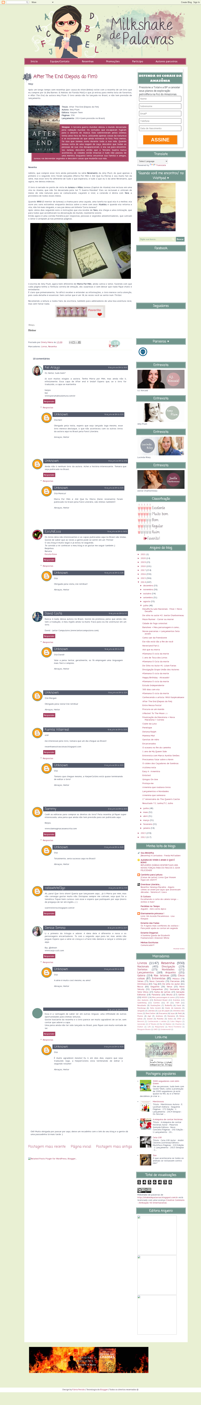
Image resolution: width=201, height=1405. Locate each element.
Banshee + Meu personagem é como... (161, 627)
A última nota (149, 767)
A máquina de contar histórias (168, 1119)
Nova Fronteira (174, 1027)
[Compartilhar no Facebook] (79, 342)
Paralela (156, 994)
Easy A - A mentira (151, 771)
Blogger (104, 1389)
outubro (147, 593)
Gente (181, 994)
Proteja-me (148, 783)
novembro (148, 589)
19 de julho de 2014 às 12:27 (114, 649)
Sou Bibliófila (147, 853)
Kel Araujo (52, 367)
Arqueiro (170, 972)
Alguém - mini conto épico (153, 909)
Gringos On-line (150, 779)
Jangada (141, 1010)
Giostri (150, 1018)
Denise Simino (55, 927)
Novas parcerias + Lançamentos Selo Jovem (161, 632)
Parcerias (175, 981)
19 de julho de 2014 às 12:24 (117, 693)
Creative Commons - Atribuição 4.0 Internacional (161, 1201)
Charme (178, 1024)
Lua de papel (164, 1010)
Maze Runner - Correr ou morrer (158, 619)
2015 (143, 578)
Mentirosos (158, 1101)
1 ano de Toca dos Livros (154, 657)
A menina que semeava (153, 795)
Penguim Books (143, 1029)
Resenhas (88, 61)
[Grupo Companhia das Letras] (142, 356)
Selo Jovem (155, 1008)
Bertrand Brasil (161, 1000)
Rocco (140, 986)
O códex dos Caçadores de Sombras (160, 763)
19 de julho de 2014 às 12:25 (113, 488)
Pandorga (141, 1008)
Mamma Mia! (148, 735)
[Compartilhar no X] (76, 342)
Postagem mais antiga (114, 1146)
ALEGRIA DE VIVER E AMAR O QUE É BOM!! (158, 861)
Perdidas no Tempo (150, 906)
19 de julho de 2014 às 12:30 (113, 414)
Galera (141, 975)
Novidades (168, 969)
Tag (155, 984)
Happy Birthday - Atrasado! (155, 677)
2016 (143, 574)
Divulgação (168, 966)
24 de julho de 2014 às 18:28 (113, 847)
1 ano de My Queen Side (154, 751)
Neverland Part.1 (150, 645)
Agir (149, 1016)
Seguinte (154, 986)
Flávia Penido (78, 1389)
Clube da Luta (149, 723)
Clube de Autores (173, 1008)
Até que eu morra (151, 649)
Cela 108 (157, 1137)
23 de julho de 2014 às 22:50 (117, 1010)
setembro (148, 597)
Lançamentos (145, 972)
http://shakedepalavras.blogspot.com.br (157, 1197)
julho (146, 605)
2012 (143, 837)
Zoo (155, 1155)
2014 (143, 582)
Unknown (61, 414)
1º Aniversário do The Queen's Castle (161, 799)
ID (168, 1002)
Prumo (140, 1016)
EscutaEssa (53, 531)
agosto (147, 601)
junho (146, 808)
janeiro (147, 828)
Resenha (52, 346)
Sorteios (142, 969)
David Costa (53, 613)
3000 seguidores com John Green (166, 1082)
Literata (151, 1010)
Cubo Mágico (176, 1021)
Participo (137, 61)
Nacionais (143, 966)
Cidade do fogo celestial (154, 623)
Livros (44, 346)
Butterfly (168, 1005)
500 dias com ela (151, 689)
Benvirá (140, 1021)
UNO (156, 1029)
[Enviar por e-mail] (70, 342)
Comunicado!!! (147, 945)
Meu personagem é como (163, 997)
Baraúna (171, 1016)
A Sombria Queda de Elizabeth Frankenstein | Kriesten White (155, 936)
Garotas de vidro (150, 739)
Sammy (50, 808)
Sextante (174, 989)
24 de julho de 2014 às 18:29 (113, 1047)
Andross (159, 1016)
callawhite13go (55, 888)
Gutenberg (142, 1002)
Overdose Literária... (151, 884)
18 (116, 343)
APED (179, 1019)
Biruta (169, 994)
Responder (49, 401)
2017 (143, 570)
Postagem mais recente (47, 1146)
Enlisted (146, 775)
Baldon (168, 1024)
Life (149, 1027)
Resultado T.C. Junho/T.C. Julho (157, 803)
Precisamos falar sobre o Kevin (157, 759)
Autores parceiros (166, 61)
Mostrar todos (179, 949)
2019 (143, 562)
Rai (161, 1024)
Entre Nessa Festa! (151, 705)
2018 (143, 566)
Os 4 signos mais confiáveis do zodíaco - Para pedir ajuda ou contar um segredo (160, 926)
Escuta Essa (51, 554)
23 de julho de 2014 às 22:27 (117, 928)
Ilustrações (155, 1005)
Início (34, 61)
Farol (179, 1005)
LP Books (152, 1024)
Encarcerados (149, 743)
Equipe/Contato (59, 61)
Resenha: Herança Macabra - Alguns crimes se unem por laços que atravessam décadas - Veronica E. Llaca (161, 889)
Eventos (176, 1000)
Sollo (170, 1018)
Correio (156, 1002)
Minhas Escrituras (149, 942)
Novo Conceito (156, 981)
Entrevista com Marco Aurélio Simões (160, 755)
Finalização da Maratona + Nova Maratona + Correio (158, 718)
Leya (172, 1013)
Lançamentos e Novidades (155, 791)
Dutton (140, 1027)
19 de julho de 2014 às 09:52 (117, 532)
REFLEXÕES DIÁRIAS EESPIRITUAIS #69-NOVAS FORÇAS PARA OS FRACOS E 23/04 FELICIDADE (160, 867)
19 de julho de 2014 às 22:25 (117, 730)
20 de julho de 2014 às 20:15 (117, 809)
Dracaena (163, 1013)
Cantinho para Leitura (151, 874)
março (146, 820)
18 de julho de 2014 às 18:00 (117, 368)
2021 (143, 554)
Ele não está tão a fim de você (157, 641)
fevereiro (148, 824)
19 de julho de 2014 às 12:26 (113, 573)
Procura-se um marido (153, 709)
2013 (143, 833)
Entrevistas (159, 978)
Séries (140, 981)
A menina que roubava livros (156, 787)
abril (145, 816)
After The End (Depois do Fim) (157, 701)
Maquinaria (159, 1027)
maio (146, 812)
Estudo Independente (153, 685)
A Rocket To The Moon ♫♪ (155, 713)
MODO (144, 997)
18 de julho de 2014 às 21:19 (117, 461)
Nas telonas (161, 975)
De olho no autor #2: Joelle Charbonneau (163, 615)
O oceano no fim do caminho (156, 747)
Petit (180, 1013)
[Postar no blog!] (73, 342)
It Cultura (146, 896)
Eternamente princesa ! (152, 913)
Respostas (48, 407)
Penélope (147, 727)
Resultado (141, 1005)
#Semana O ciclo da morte (155, 653)
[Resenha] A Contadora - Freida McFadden (161, 855)
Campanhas (157, 989)
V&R (177, 1002)
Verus (169, 986)
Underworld (166, 1029)
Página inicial (81, 1146)
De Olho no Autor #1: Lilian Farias (159, 665)
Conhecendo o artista (157, 1021)
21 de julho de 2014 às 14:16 (118, 888)
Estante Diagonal (149, 932)
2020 (143, 558)
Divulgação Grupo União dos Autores (160, 669)
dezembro (148, 585)
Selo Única (142, 992)
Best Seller (150, 1013)
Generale (141, 1024)
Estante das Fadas (150, 923)
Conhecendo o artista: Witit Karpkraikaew (163, 697)
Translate (161, 165)
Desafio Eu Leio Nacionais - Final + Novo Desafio (162, 610)
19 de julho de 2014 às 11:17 (118, 613)
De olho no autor (171, 984)
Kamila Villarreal (57, 729)
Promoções (113, 61)
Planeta (160, 1018)
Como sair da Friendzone (154, 637)
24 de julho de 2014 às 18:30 (113, 765)
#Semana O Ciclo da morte (155, 661)
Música (176, 978)
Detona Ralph (149, 731)
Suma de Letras (162, 992)
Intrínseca (142, 984)
